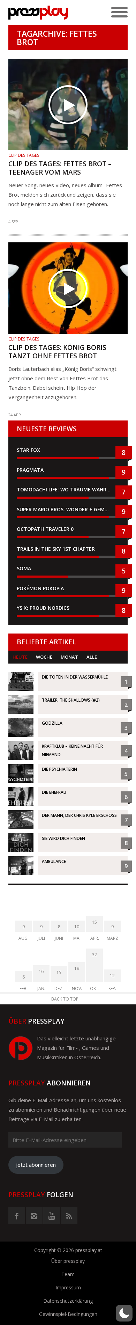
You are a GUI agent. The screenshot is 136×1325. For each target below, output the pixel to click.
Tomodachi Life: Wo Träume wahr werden (68, 489)
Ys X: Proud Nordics (43, 608)
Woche (44, 657)
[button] (124, 1313)
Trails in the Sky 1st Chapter (56, 549)
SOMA (24, 568)
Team (68, 1274)
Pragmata (30, 470)
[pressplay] (38, 13)
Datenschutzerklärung (68, 1300)
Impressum (68, 1287)
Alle (91, 657)
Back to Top (64, 999)
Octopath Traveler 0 (45, 529)
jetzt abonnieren (36, 1164)
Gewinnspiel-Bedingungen (68, 1314)
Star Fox (28, 450)
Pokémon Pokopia (40, 588)
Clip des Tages (23, 155)
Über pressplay (68, 1261)
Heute (20, 657)
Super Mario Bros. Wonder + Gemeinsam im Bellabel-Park (68, 509)
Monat (69, 657)
